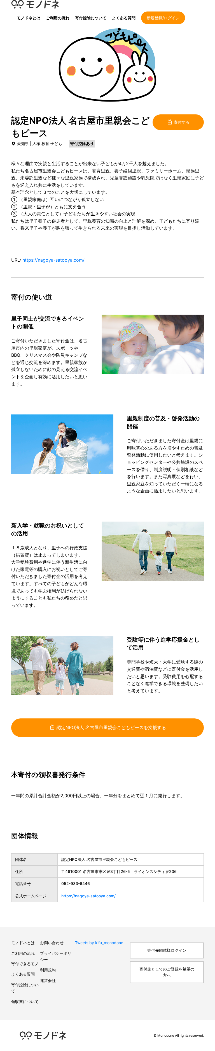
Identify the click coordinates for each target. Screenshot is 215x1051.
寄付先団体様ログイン (166, 950)
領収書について (25, 1001)
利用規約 (48, 969)
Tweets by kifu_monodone (99, 942)
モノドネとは (28, 17)
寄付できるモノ (25, 963)
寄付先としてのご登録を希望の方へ (166, 972)
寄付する (181, 122)
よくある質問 (123, 17)
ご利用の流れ (57, 17)
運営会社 (48, 980)
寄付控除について (90, 17)
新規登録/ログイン (163, 17)
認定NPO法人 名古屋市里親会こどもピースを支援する (110, 727)
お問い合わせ (52, 942)
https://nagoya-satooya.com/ (53, 260)
